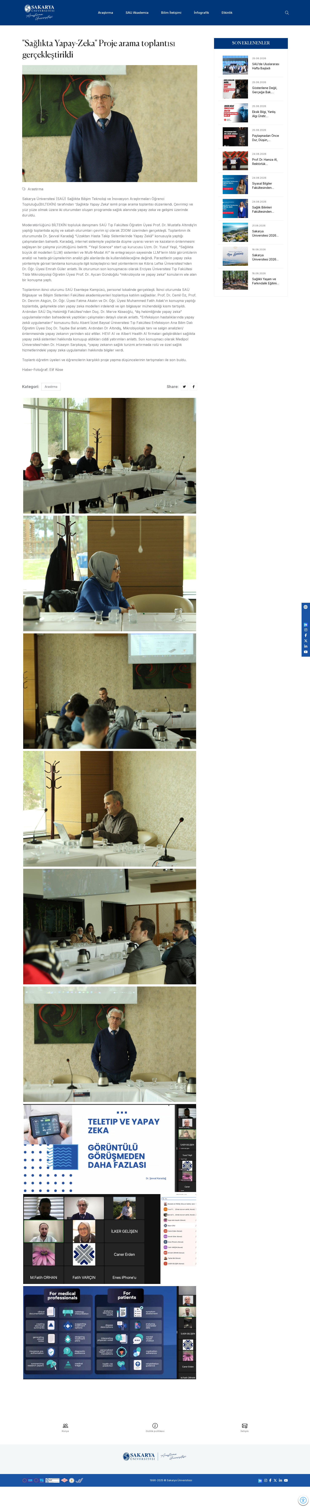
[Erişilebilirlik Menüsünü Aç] (303, 1500)
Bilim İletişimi (171, 13)
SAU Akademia (137, 13)
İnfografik (201, 13)
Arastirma (35, 189)
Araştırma (105, 13)
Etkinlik (227, 13)
